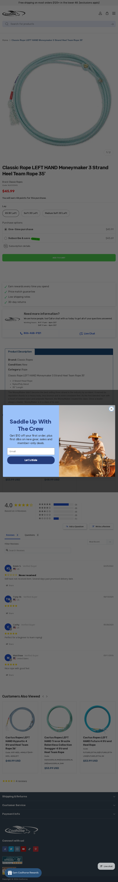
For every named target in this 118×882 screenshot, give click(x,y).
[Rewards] (23, 872)
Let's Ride (31, 460)
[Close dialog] (111, 408)
